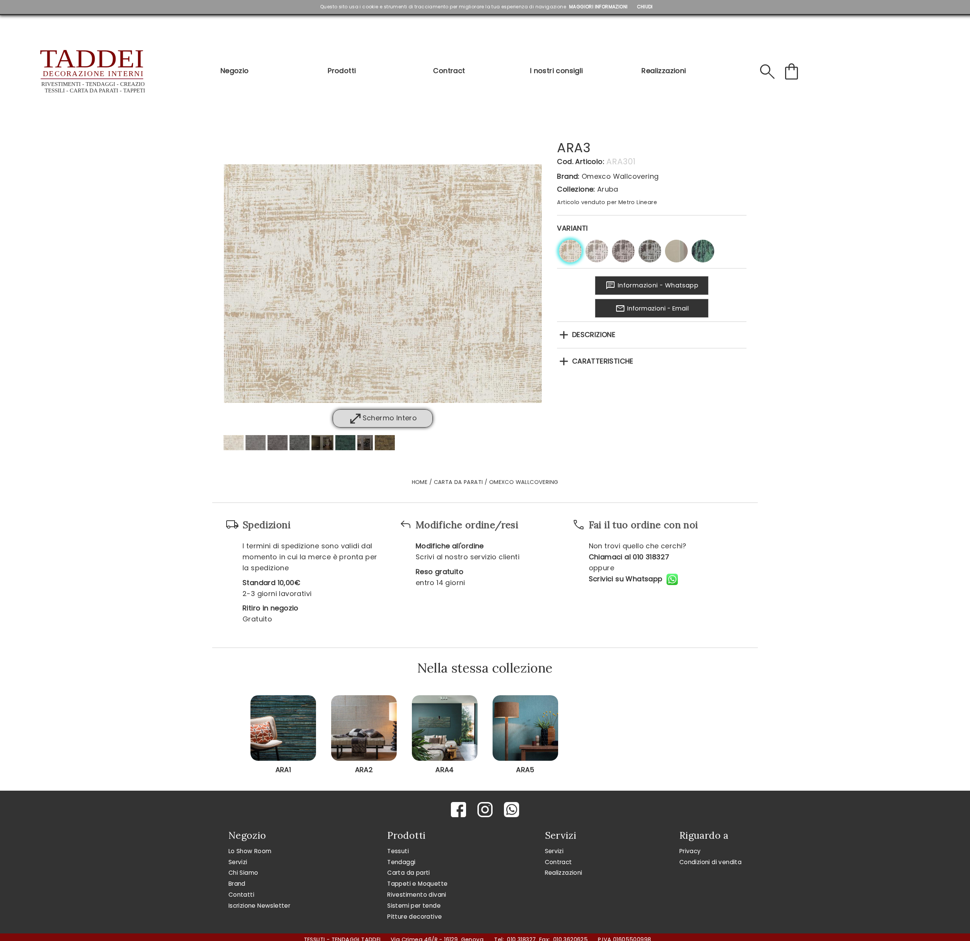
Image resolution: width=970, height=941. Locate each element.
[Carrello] (791, 71)
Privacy (690, 851)
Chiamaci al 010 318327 (629, 557)
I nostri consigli (556, 70)
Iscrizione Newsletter (259, 906)
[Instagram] (485, 809)
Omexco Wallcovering (620, 176)
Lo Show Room (250, 851)
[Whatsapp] (511, 809)
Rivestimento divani (416, 895)
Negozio (235, 70)
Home (420, 482)
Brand (237, 884)
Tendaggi (401, 862)
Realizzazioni (663, 70)
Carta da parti (408, 873)
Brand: (568, 176)
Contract (449, 70)
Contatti (241, 895)
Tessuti (398, 851)
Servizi (237, 862)
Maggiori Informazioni (598, 6)
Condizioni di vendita (710, 862)
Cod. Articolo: (580, 161)
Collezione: (576, 189)
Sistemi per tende (414, 906)
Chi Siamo (243, 873)
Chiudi (645, 6)
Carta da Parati (458, 482)
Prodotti (342, 70)
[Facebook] (458, 809)
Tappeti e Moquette (417, 884)
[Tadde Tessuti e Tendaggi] (91, 71)
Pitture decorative (414, 917)
